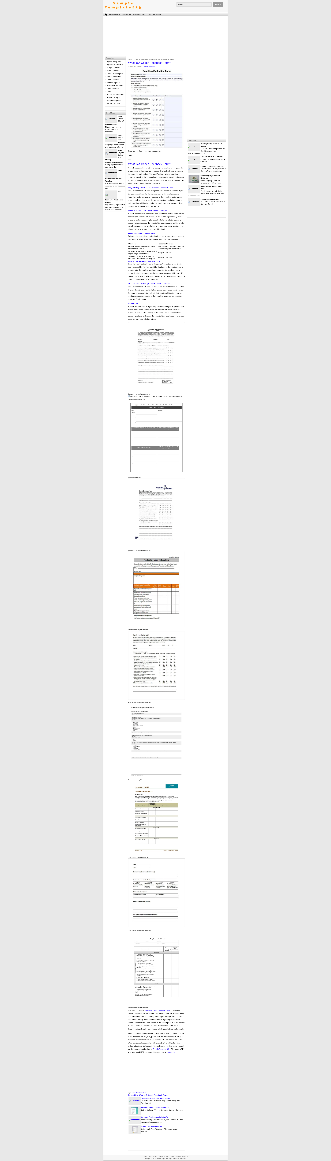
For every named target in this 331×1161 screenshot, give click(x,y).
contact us (171, 1052)
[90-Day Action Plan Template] (111, 137)
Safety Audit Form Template (151, 1126)
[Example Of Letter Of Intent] (194, 201)
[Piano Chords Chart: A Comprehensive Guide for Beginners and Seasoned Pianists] (111, 120)
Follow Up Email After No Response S (155, 1108)
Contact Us (126, 14)
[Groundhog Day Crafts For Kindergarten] (194, 182)
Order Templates (113, 89)
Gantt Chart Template (115, 74)
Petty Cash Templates (115, 94)
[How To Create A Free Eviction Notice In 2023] (194, 188)
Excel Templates (113, 71)
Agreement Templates (115, 65)
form (144, 1093)
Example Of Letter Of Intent (210, 199)
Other (109, 92)
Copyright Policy (139, 14)
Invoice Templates (114, 77)
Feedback (139, 1093)
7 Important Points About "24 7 (212, 157)
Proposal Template (114, 97)
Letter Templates (113, 80)
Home (130, 59)
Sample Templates (141, 59)
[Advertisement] (165, 37)
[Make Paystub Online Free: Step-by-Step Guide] (111, 152)
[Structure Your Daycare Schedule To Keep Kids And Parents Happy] (134, 1119)
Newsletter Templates (115, 86)
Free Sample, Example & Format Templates (171, 1159)
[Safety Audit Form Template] (135, 1133)
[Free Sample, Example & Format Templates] (122, 11)
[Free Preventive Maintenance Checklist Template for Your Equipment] (111, 193)
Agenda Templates (114, 62)
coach (134, 1093)
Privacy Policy (114, 14)
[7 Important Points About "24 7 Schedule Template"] (194, 159)
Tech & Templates (114, 103)
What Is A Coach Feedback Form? (158, 1010)
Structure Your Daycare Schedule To (154, 1117)
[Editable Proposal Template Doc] (194, 168)
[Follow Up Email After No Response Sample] (134, 1114)
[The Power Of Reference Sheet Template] (134, 1100)
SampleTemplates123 (161, 1049)
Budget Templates (114, 68)
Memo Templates (113, 83)
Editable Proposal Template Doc (212, 166)
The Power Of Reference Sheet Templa (155, 1098)
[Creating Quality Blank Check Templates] (194, 146)
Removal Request (154, 14)
